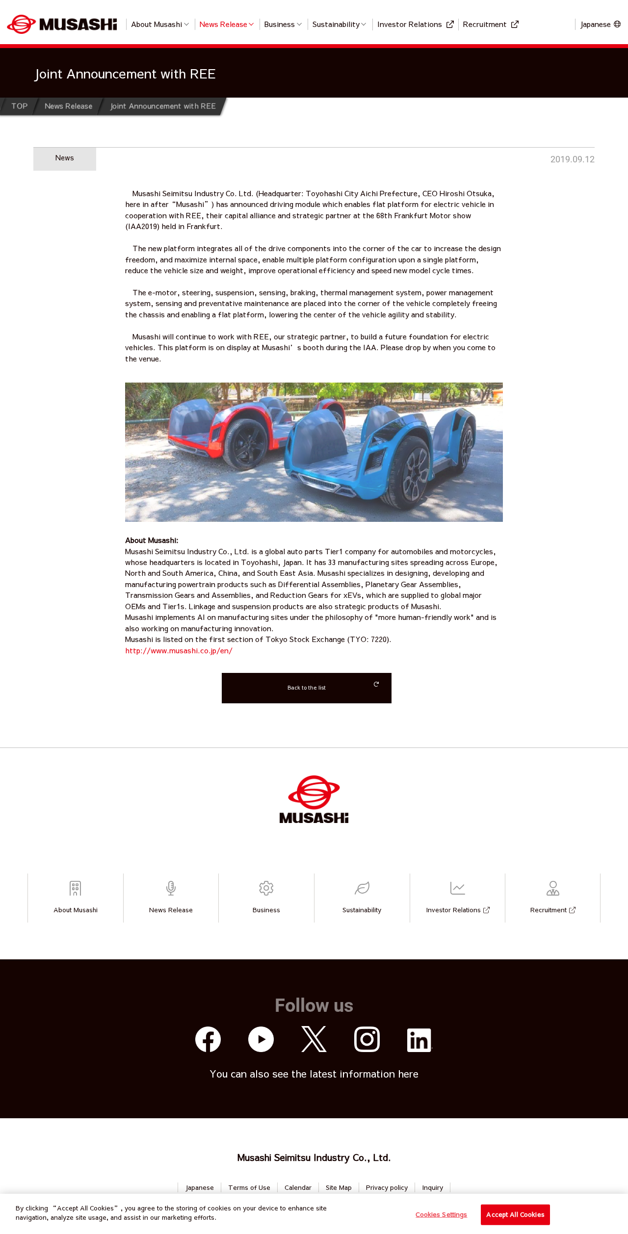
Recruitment (485, 24)
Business (279, 24)
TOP (19, 106)
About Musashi (156, 24)
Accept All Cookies (515, 1214)
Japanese (199, 1187)
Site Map (339, 1187)
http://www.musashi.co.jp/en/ (179, 650)
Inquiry (432, 1187)
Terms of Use (249, 1187)
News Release (223, 24)
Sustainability (336, 24)
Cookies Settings (441, 1214)
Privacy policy (387, 1187)
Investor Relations (409, 24)
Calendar (298, 1187)
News (64, 157)
